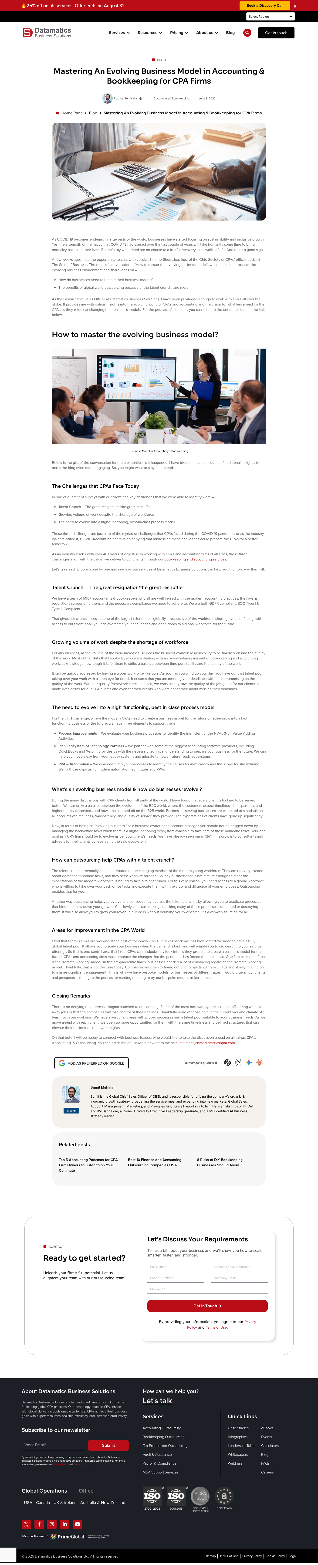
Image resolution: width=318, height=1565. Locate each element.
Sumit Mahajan (103, 1087)
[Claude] (259, 1063)
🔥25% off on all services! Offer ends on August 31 (72, 5)
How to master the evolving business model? (135, 334)
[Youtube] (77, 1524)
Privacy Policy (61, 1464)
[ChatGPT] (227, 1063)
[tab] (50, 1491)
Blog (93, 113)
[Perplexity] (238, 1063)
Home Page (72, 113)
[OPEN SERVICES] (128, 33)
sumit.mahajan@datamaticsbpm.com (205, 1043)
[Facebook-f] (39, 1524)
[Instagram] (52, 1524)
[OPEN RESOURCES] (161, 33)
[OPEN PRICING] (187, 33)
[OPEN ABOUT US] (216, 33)
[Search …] (247, 33)
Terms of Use (216, 1327)
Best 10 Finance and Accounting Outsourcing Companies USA (154, 1162)
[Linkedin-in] (64, 1524)
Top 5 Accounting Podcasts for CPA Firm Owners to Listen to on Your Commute (88, 1165)
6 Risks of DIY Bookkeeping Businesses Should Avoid (220, 1162)
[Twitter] (26, 1524)
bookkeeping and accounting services (195, 559)
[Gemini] (249, 1063)
